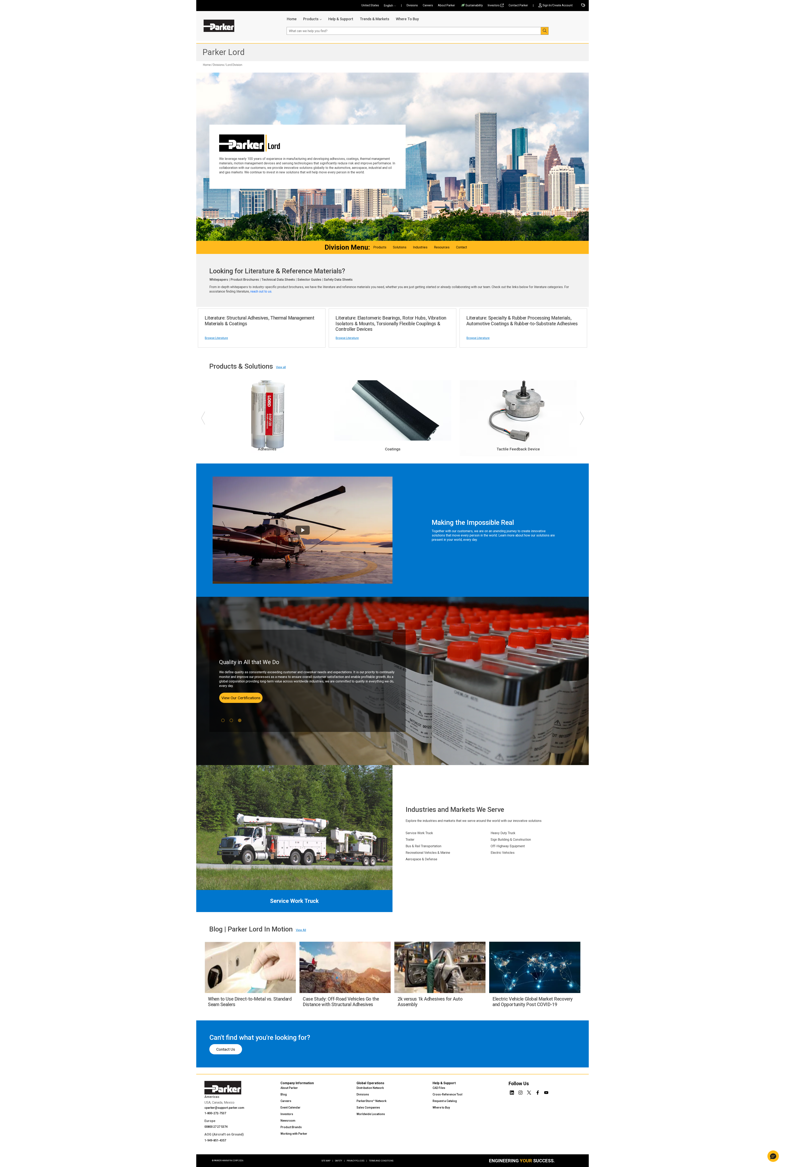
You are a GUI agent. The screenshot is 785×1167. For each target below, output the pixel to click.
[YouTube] (546, 1092)
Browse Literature (216, 338)
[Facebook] (537, 1092)
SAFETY (340, 1161)
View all (281, 367)
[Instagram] (520, 1092)
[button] (391, 5)
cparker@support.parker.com (224, 1107)
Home (292, 19)
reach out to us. (261, 291)
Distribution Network (370, 1088)
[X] (529, 1092)
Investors (494, 5)
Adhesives (267, 449)
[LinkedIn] (512, 1092)
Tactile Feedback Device (518, 449)
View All (301, 930)
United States (370, 5)
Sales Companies (368, 1107)
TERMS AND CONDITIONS (381, 1161)
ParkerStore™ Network (371, 1101)
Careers (428, 5)
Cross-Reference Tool (447, 1094)
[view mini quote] (583, 5)
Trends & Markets (374, 19)
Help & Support (340, 19)
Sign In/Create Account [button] (558, 5)
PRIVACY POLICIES (357, 1161)
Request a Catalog (445, 1101)
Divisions (412, 5)
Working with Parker (293, 1133)
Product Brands (291, 1127)
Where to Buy (441, 1107)
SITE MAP (327, 1161)
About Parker (446, 5)
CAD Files (439, 1088)
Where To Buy (407, 19)
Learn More (235, 695)
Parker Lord (223, 52)
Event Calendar (290, 1107)
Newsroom (287, 1120)
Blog (283, 1094)
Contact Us (225, 1049)
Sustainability (474, 5)
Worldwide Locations (371, 1114)
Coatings (392, 449)
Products (310, 19)
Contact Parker (518, 5)
